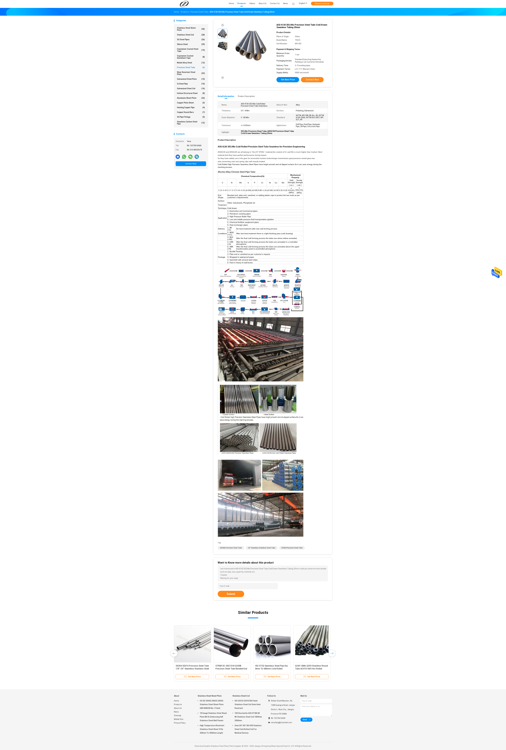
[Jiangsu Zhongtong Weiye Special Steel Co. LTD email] (178, 156)
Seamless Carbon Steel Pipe (191, 123)
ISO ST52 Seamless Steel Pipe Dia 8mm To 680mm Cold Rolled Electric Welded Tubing (271, 669)
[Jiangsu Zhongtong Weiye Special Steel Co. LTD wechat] (190, 156)
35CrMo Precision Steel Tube (231, 548)
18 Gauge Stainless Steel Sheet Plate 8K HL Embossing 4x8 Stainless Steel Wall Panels (213, 717)
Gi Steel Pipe (191, 84)
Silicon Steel (191, 44)
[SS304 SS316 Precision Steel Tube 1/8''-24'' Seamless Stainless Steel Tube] (192, 643)
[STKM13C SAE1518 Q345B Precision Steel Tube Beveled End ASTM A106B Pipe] (232, 643)
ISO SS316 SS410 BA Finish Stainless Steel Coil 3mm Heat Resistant (248, 704)
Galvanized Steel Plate (191, 79)
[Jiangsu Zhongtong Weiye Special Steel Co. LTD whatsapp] (184, 156)
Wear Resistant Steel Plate (191, 73)
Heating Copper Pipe (191, 107)
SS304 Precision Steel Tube (292, 548)
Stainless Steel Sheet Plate (191, 29)
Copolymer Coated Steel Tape (191, 50)
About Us (178, 708)
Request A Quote (322, 4)
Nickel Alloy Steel (191, 63)
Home (176, 701)
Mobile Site (178, 719)
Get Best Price (288, 79)
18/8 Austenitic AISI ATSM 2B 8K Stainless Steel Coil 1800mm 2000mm (248, 717)
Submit (231, 594)
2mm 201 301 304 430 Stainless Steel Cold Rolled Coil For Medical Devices (248, 729)
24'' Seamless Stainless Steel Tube (261, 548)
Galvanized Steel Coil (191, 88)
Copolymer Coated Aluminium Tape (191, 57)
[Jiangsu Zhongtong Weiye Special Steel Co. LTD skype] (197, 156)
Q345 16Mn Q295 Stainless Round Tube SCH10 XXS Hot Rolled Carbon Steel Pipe (311, 669)
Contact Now (190, 164)
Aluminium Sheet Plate (191, 98)
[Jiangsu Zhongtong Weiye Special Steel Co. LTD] (184, 4)
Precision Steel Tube (191, 67)
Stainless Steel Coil (191, 35)
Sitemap (177, 715)
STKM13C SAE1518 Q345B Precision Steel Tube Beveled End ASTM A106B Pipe (231, 669)
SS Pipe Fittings (191, 117)
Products (178, 704)
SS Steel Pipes (191, 39)
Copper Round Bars (191, 112)
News (176, 712)
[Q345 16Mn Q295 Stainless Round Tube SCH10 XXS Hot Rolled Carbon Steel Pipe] (311, 643)
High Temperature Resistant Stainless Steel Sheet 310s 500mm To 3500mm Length (212, 729)
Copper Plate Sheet (191, 103)
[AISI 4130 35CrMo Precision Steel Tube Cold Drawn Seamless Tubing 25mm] (251, 45)
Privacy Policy (180, 723)
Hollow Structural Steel (191, 93)
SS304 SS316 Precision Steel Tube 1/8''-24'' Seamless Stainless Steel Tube (192, 669)
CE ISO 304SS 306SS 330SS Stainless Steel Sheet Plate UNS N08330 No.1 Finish (211, 704)
